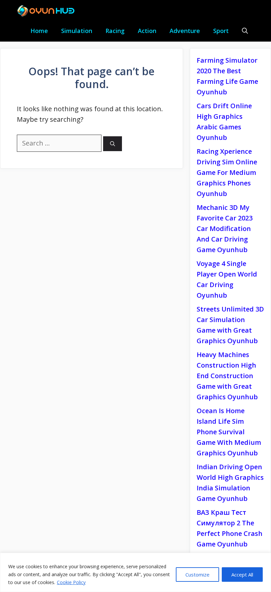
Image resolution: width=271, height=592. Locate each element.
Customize (197, 574)
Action (147, 31)
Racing (115, 31)
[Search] (112, 143)
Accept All (242, 574)
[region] (135, 572)
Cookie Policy (71, 582)
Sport (221, 31)
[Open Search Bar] (244, 31)
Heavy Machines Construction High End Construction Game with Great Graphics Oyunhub (227, 375)
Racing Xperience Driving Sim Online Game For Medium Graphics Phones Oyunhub (227, 172)
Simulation (76, 31)
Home (39, 31)
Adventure (185, 31)
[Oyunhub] (48, 11)
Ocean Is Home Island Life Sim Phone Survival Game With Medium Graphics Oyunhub (229, 431)
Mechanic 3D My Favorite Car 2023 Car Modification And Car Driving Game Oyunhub (224, 228)
